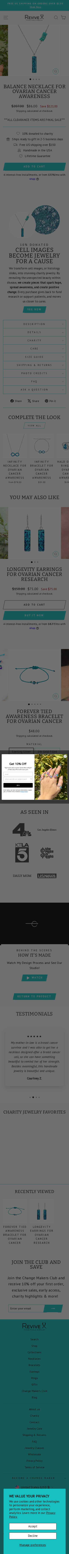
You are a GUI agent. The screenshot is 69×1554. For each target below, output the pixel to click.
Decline (33, 1536)
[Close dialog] (65, 756)
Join (18, 785)
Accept (32, 1526)
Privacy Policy (24, 791)
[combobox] (17, 779)
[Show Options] (31, 779)
